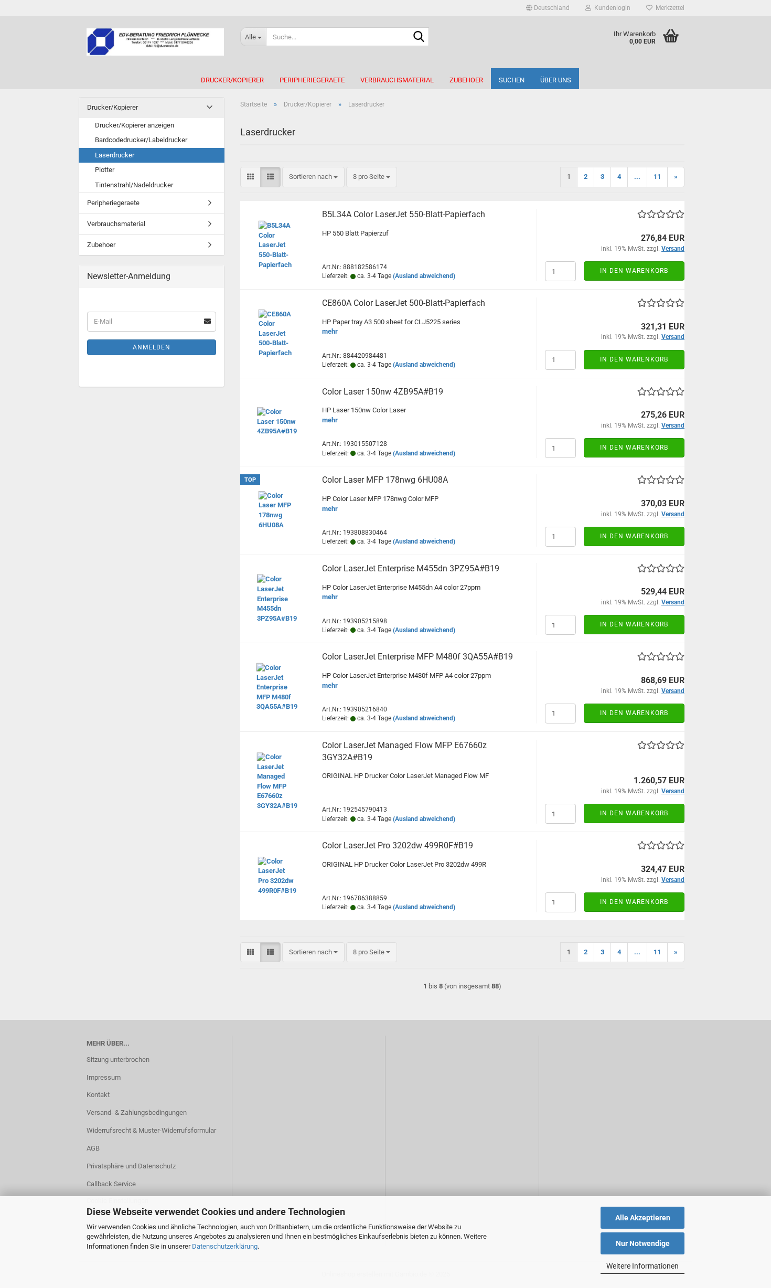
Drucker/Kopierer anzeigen (134, 125)
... (637, 176)
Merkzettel (668, 8)
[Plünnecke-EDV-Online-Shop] (155, 42)
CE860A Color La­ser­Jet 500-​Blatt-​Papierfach (403, 303)
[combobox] (313, 177)
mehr (330, 331)
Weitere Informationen (642, 1266)
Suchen (511, 80)
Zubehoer (466, 80)
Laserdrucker (114, 155)
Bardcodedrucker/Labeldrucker (141, 140)
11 (657, 176)
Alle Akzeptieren (642, 1218)
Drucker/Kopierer (232, 80)
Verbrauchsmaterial (397, 80)
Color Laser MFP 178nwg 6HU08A (385, 480)
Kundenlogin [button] (610, 8)
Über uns (555, 80)
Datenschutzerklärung (225, 1246)
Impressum (104, 1077)
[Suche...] (419, 37)
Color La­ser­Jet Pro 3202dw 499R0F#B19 (397, 845)
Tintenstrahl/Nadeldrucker (134, 185)
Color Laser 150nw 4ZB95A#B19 (382, 392)
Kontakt (98, 1095)
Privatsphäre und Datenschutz (131, 1166)
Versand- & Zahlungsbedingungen (137, 1112)
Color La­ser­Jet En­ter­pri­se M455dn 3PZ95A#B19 (410, 568)
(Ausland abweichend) (424, 276)
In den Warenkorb (634, 270)
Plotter (104, 170)
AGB (93, 1148)
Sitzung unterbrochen (118, 1059)
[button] (547, 8)
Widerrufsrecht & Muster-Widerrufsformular (151, 1130)
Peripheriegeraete (312, 80)
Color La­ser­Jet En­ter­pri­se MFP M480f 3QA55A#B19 (417, 657)
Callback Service (111, 1184)
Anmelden (151, 347)
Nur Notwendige (643, 1243)
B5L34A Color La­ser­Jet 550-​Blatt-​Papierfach (403, 214)
